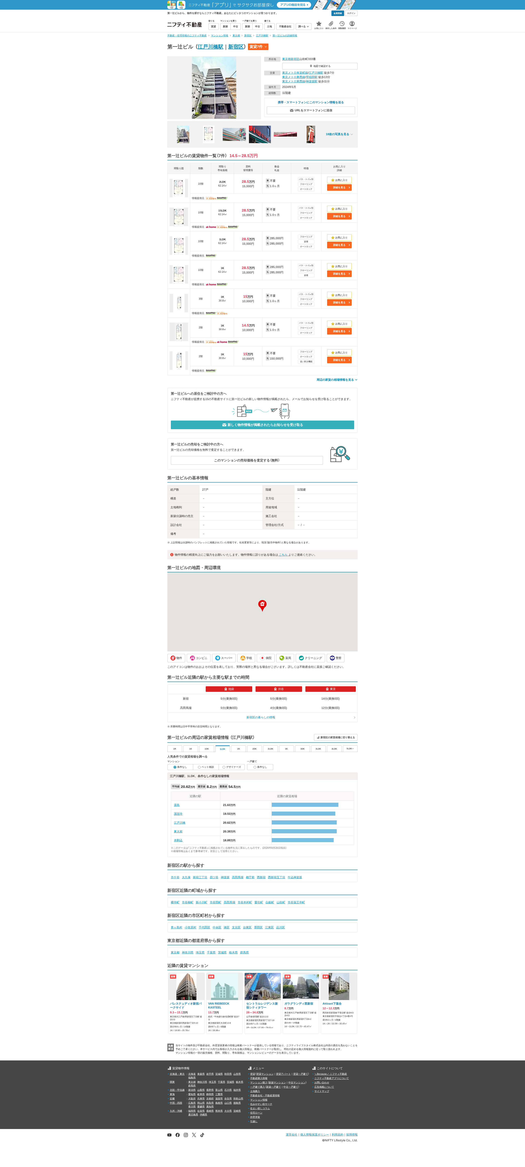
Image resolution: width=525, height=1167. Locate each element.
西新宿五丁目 (276, 877)
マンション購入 (258, 1082)
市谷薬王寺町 (296, 902)
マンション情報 (258, 1099)
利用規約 (337, 1134)
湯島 (177, 805)
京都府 (210, 1098)
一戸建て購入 (257, 1086)
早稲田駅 (311, 77)
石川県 (228, 1090)
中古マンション (297, 1082)
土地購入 (255, 1091)
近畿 (172, 1098)
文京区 (236, 927)
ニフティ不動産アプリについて (331, 1078)
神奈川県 (187, 952)
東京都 (286, 59)
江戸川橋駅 (210, 46)
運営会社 (291, 1134)
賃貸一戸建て (300, 1074)
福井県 (237, 1090)
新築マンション (277, 1082)
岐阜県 (201, 1094)
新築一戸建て (273, 1086)
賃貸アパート (283, 1074)
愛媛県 (201, 1106)
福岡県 (192, 1111)
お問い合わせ (321, 1082)
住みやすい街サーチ (261, 1104)
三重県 (219, 1094)
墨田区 (258, 927)
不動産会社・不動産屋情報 (265, 1095)
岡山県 (201, 1102)
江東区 (269, 927)
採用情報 (352, 1134)
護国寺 (178, 813)
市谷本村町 (245, 902)
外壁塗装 (255, 1117)
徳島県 (237, 1102)
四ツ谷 (214, 877)
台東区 (247, 927)
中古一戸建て (290, 1086)
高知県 (210, 1106)
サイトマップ (321, 1091)
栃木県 (233, 952)
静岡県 (210, 1094)
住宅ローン (256, 1112)
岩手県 (210, 1074)
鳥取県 (210, 1102)
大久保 (186, 877)
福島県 (192, 1077)
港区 (226, 927)
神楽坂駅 (311, 81)
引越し (254, 1121)
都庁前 (250, 877)
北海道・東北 (177, 1074)
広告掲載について (324, 1086)
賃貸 (252, 1074)
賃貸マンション (265, 1074)
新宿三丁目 (200, 877)
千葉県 (211, 952)
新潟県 (192, 1090)
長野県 (210, 1090)
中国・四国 (176, 1102)
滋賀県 (219, 1098)
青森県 (201, 1074)
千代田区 (204, 927)
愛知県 (192, 1094)
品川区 (280, 927)
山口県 (228, 1102)
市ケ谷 (175, 877)
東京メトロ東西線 (293, 77)
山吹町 (281, 902)
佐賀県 (201, 1111)
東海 (172, 1094)
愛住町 (259, 902)
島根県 (219, 1102)
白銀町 (270, 902)
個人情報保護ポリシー (314, 1134)
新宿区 (236, 46)
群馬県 (244, 952)
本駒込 (178, 840)
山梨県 (201, 1090)
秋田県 (228, 1074)
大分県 (228, 1111)
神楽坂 (225, 877)
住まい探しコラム (260, 1108)
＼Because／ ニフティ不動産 (330, 1074)
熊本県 (219, 1111)
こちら (283, 554)
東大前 (178, 831)
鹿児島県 (193, 1114)
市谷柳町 (187, 902)
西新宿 (261, 877)
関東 (172, 1082)
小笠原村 (190, 927)
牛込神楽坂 (295, 877)
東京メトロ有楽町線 (295, 72)
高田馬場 (237, 877)
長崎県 (210, 1111)
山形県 (237, 1074)
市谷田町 (215, 902)
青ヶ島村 (176, 927)
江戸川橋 (179, 822)
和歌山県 (238, 1098)
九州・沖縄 (176, 1111)
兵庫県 (201, 1098)
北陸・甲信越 (177, 1090)
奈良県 (228, 1098)
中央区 (217, 927)
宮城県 (219, 1074)
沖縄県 (203, 1114)
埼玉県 (200, 952)
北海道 (192, 1074)
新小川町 (201, 902)
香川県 (192, 1106)
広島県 (192, 1102)
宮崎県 (237, 1111)
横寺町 (175, 902)
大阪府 (192, 1098)
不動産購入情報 (258, 1078)
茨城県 (222, 952)
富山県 (219, 1090)
